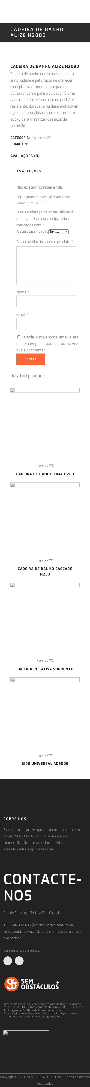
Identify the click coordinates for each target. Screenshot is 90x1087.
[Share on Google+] (41, 144)
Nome (22, 292)
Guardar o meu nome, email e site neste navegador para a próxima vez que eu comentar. (47, 344)
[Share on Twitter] (36, 144)
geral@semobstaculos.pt (22, 950)
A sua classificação (32, 231)
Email (22, 314)
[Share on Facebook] (31, 144)
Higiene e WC (41, 138)
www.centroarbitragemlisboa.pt (43, 1016)
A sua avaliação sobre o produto (44, 241)
